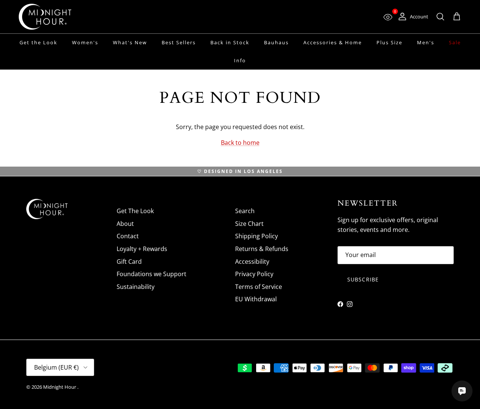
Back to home (240, 142)
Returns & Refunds (261, 249)
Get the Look (38, 42)
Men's (425, 42)
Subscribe (363, 279)
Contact (128, 236)
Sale (455, 42)
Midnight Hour (60, 386)
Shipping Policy (256, 236)
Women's (85, 42)
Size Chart (249, 224)
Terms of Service (258, 287)
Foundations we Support (151, 274)
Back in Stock (229, 42)
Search (245, 211)
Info (240, 60)
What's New (130, 42)
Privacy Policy (254, 274)
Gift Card (129, 261)
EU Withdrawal (256, 299)
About (125, 224)
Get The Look (135, 211)
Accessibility (252, 261)
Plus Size (389, 42)
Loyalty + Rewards (142, 249)
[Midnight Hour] (45, 17)
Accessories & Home (332, 42)
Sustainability (135, 287)
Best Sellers (179, 42)
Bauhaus (276, 42)
